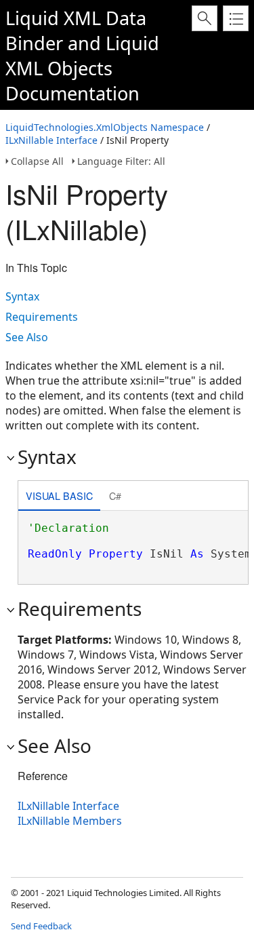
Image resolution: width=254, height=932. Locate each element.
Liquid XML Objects (82, 56)
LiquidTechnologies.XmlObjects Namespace (104, 127)
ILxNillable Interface (51, 140)
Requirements (41, 316)
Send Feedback (41, 926)
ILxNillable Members (70, 820)
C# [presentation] (115, 495)
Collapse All (37, 161)
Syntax (22, 296)
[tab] (59, 497)
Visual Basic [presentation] (59, 495)
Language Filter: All (121, 161)
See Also (26, 337)
